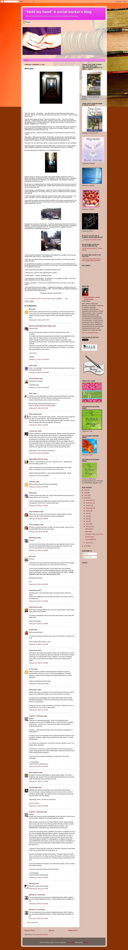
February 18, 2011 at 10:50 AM (39, 453)
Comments (88, 557)
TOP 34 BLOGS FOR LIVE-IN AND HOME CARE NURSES (91, 259)
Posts (86, 553)
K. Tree (31, 669)
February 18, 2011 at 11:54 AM (39, 475)
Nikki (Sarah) (33, 414)
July (87, 513)
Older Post (73, 930)
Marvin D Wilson (34, 803)
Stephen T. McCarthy (36, 716)
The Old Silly (33, 787)
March (88, 524)
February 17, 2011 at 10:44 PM (39, 387)
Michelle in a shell (35, 894)
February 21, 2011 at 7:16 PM (38, 781)
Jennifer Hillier (34, 378)
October (88, 505)
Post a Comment (32, 922)
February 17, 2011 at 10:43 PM (39, 372)
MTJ (30, 556)
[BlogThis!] (27, 301)
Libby (31, 365)
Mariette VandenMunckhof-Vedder (40, 326)
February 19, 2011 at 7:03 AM (38, 663)
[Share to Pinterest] (33, 301)
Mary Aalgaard (34, 772)
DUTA (31, 493)
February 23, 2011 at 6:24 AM (38, 903)
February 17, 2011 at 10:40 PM (39, 359)
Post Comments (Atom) (40, 934)
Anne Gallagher (34, 511)
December (89, 500)
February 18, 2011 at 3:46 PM (38, 518)
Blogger (85, 942)
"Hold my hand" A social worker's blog (59, 12)
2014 (86, 490)
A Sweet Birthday (90, 539)
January (88, 542)
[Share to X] (29, 301)
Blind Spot (88, 531)
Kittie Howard (33, 607)
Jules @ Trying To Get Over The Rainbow (42, 405)
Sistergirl (32, 883)
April (87, 521)
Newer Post (29, 930)
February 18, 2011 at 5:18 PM (38, 550)
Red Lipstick (89, 529)
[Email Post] (66, 298)
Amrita (31, 629)
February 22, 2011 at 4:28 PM (38, 877)
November (89, 503)
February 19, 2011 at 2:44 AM (38, 644)
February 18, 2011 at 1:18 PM (38, 487)
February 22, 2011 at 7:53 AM (38, 806)
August (88, 511)
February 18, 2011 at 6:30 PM (38, 584)
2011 (86, 498)
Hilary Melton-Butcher (36, 459)
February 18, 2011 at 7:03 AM (38, 425)
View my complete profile (90, 332)
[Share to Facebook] (31, 301)
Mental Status (89, 537)
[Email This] (25, 301)
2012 (86, 495)
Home (26, 60)
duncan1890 (70, 942)
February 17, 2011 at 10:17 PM (39, 320)
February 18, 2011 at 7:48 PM (38, 623)
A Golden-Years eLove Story (94, 534)
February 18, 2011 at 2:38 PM (38, 505)
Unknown (32, 481)
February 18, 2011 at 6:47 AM (38, 408)
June (87, 516)
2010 (86, 546)
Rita (30, 309)
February (89, 526)
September (89, 508)
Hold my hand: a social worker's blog (92, 298)
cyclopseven (33, 431)
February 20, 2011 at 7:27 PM (38, 710)
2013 (86, 492)
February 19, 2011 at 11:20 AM (39, 683)
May (87, 518)
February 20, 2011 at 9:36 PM (38, 766)
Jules (31, 393)
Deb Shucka (33, 537)
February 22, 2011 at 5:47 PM (38, 888)
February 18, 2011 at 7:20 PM (38, 601)
